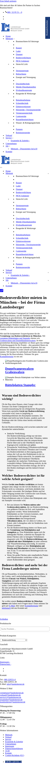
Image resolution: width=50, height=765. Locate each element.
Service (8, 739)
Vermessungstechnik (24, 113)
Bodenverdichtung (23, 58)
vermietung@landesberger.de (12, 693)
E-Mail (12, 606)
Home (8, 36)
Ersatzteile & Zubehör (14, 742)
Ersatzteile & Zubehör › (20, 141)
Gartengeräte (21, 116)
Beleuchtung (21, 74)
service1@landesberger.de (10, 697)
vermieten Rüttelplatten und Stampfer (15, 338)
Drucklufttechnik (23, 84)
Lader (18, 51)
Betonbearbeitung (23, 100)
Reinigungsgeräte (23, 133)
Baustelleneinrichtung (24, 119)
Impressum (9, 746)
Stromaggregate (22, 71)
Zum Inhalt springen (8, 1)
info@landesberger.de (15, 684)
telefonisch (6, 608)
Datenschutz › (5, 664)
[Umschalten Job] (48, 280)
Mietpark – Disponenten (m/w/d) (24, 149)
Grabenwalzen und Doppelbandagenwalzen (18, 340)
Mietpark (8, 735)
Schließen (4, 619)
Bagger (19, 48)
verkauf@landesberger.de (10, 695)
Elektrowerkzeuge (23, 106)
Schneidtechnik (22, 103)
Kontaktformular (6, 356)
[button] (12, 138)
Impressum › (5, 662)
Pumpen (19, 129)
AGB (7, 751)
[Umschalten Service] (48, 272)
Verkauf (9, 135)
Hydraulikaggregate (24, 90)
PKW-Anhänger (22, 61)
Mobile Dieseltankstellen (26, 87)
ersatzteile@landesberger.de (11, 700)
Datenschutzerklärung (14, 748)
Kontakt (9, 152)
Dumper (19, 54)
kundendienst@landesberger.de (12, 702)
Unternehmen (11, 143)
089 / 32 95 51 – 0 (14, 12)
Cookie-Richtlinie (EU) (14, 755)
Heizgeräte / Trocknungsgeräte (28, 110)
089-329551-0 (10, 679)
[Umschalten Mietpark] (48, 173)
